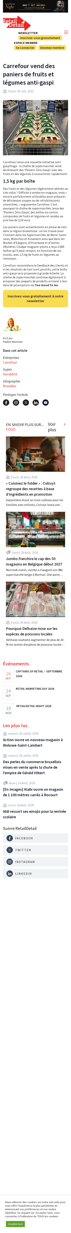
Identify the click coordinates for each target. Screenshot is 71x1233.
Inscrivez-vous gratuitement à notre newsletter (36, 298)
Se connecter (25, 48)
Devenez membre (52, 48)
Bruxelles (9, 386)
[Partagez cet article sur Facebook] (6, 402)
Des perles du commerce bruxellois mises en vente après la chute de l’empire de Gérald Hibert (32, 767)
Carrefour (10, 362)
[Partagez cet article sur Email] (45, 402)
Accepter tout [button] (15, 1224)
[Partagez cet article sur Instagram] (16, 402)
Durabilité (10, 374)
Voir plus (52, 426)
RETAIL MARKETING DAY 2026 (35, 689)
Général (12, 733)
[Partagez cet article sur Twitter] (26, 402)
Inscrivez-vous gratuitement (40, 38)
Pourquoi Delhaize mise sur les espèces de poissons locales (31, 631)
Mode (12, 783)
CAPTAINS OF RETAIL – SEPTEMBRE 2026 (39, 673)
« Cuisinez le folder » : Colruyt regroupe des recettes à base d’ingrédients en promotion (30, 489)
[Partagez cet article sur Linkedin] (36, 402)
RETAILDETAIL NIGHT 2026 (33, 706)
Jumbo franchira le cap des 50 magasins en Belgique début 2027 (34, 561)
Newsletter (28, 33)
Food (11, 91)
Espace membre (26, 43)
